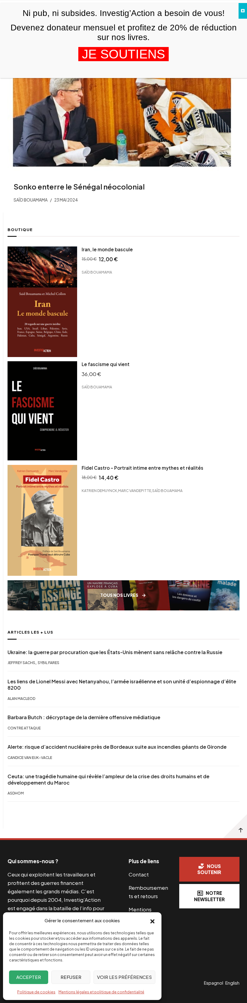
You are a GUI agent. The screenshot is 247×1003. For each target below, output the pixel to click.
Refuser (71, 977)
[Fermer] (243, 11)
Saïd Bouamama (97, 272)
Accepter (28, 977)
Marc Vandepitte (134, 490)
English (232, 983)
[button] (152, 921)
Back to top (235, 826)
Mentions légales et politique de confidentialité (101, 992)
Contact (139, 874)
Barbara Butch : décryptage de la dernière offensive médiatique (84, 717)
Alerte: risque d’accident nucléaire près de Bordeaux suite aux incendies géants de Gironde (117, 747)
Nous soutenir (209, 869)
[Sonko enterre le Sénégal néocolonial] (123, 115)
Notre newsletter (209, 896)
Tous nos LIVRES (119, 595)
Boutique (20, 229)
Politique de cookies (36, 992)
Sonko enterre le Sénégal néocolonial (79, 186)
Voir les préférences (124, 977)
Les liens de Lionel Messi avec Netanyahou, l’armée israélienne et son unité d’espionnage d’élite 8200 (122, 685)
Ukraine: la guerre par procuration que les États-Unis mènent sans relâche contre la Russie (115, 652)
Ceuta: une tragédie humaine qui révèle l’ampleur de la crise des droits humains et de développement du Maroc (108, 779)
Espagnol (213, 983)
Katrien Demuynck (99, 490)
